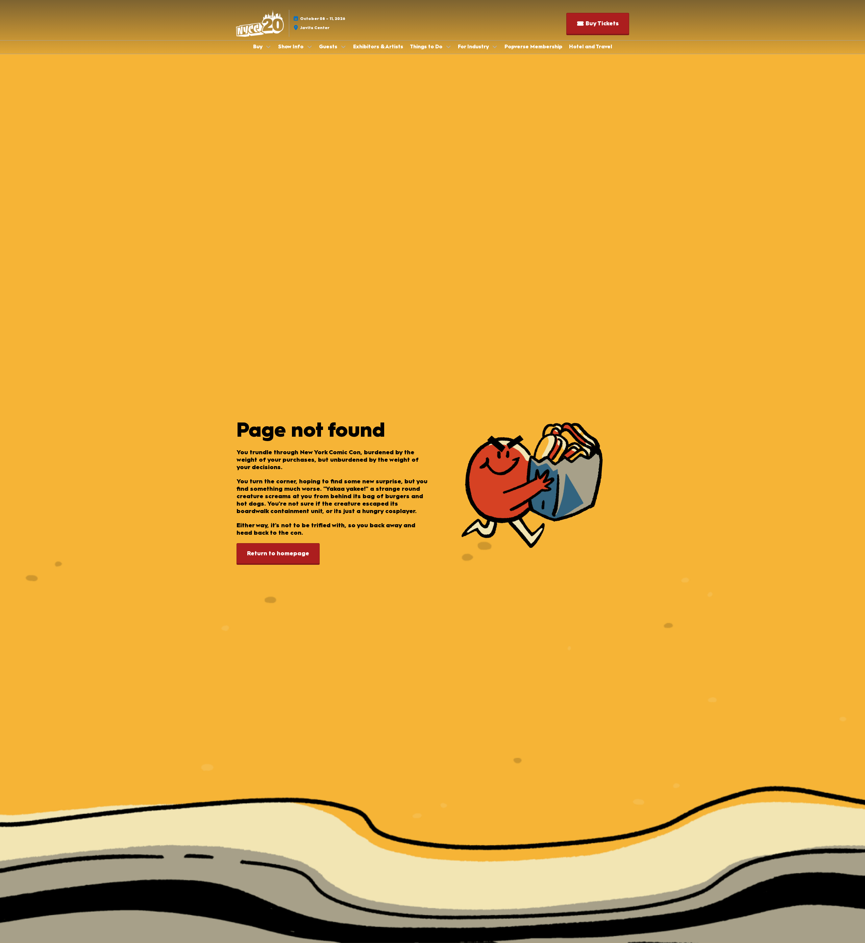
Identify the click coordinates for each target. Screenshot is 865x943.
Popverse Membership (533, 47)
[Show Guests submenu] (343, 46)
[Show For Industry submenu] (495, 46)
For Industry (474, 47)
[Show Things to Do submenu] (448, 46)
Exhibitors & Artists (378, 47)
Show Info (291, 47)
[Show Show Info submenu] (309, 46)
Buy (258, 47)
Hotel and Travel (590, 47)
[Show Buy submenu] (268, 46)
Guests (329, 47)
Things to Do (427, 47)
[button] (597, 23)
